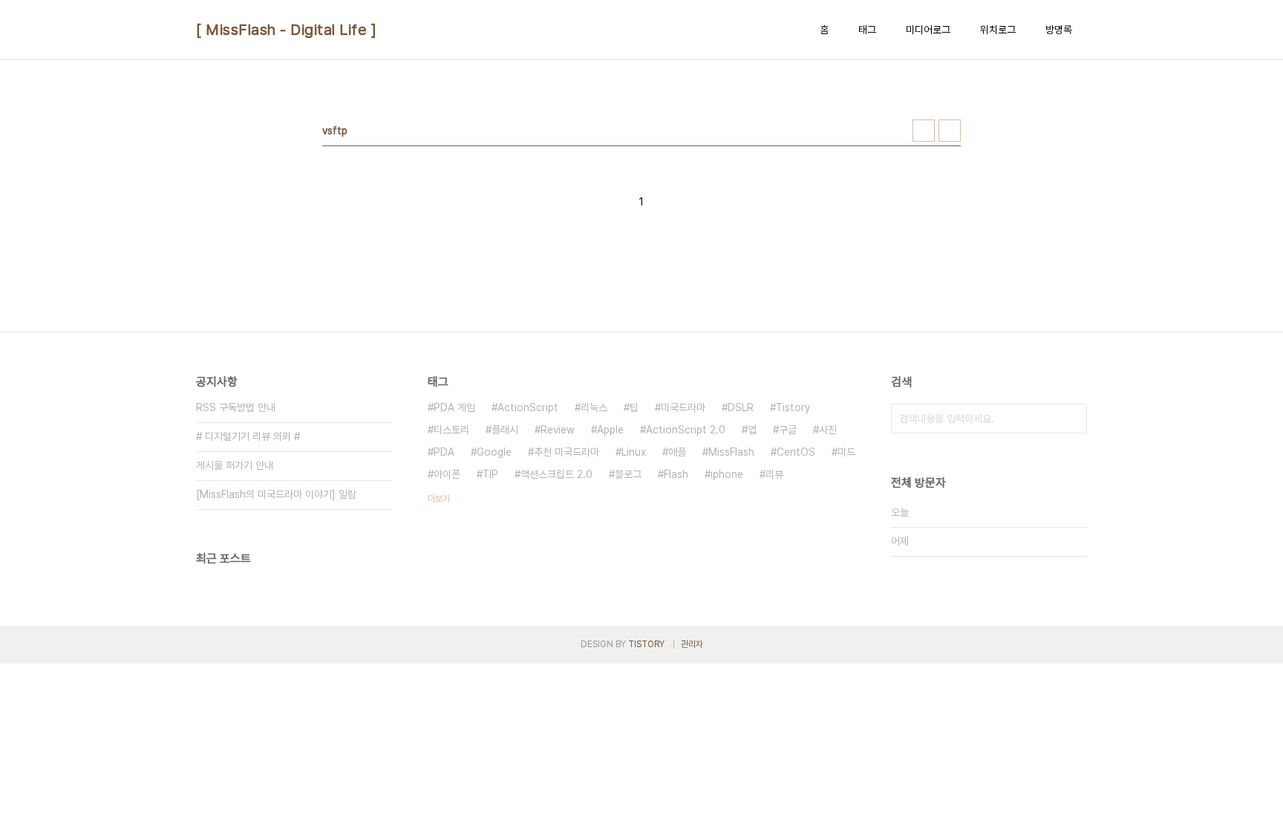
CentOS (796, 452)
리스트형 (949, 130)
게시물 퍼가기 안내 (234, 465)
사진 (828, 430)
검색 (1072, 418)
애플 (677, 452)
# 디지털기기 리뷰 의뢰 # (248, 436)
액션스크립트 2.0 (556, 474)
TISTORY (646, 644)
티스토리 (451, 430)
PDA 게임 (454, 407)
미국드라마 (683, 407)
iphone (727, 474)
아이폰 (447, 474)
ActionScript (527, 407)
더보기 (439, 499)
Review (558, 430)
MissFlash (731, 452)
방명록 (1058, 30)
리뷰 (774, 474)
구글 (788, 430)
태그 (867, 30)
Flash (676, 474)
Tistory (793, 407)
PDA (444, 452)
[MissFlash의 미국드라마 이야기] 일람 (276, 494)
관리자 (692, 644)
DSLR (741, 407)
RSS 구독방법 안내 (235, 407)
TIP (490, 474)
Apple (610, 430)
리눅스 (594, 407)
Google (494, 452)
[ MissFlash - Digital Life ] (286, 30)
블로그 (628, 474)
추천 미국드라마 (566, 452)
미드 (846, 452)
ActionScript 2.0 (685, 430)
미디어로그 (928, 30)
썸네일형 (924, 130)
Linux (633, 452)
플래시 (505, 430)
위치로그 (998, 30)
